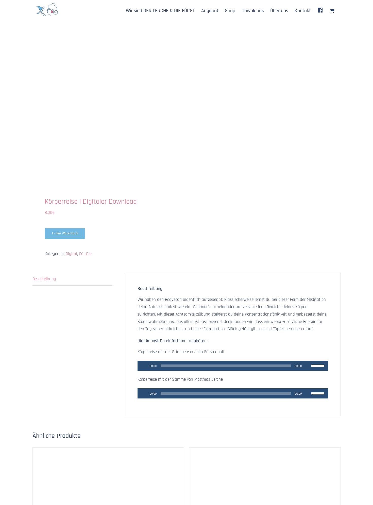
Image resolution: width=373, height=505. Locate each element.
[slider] (318, 365)
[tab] (72, 279)
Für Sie (85, 254)
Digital (71, 254)
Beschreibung (44, 279)
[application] (233, 366)
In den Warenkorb (65, 233)
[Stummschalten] (307, 365)
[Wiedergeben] (144, 365)
